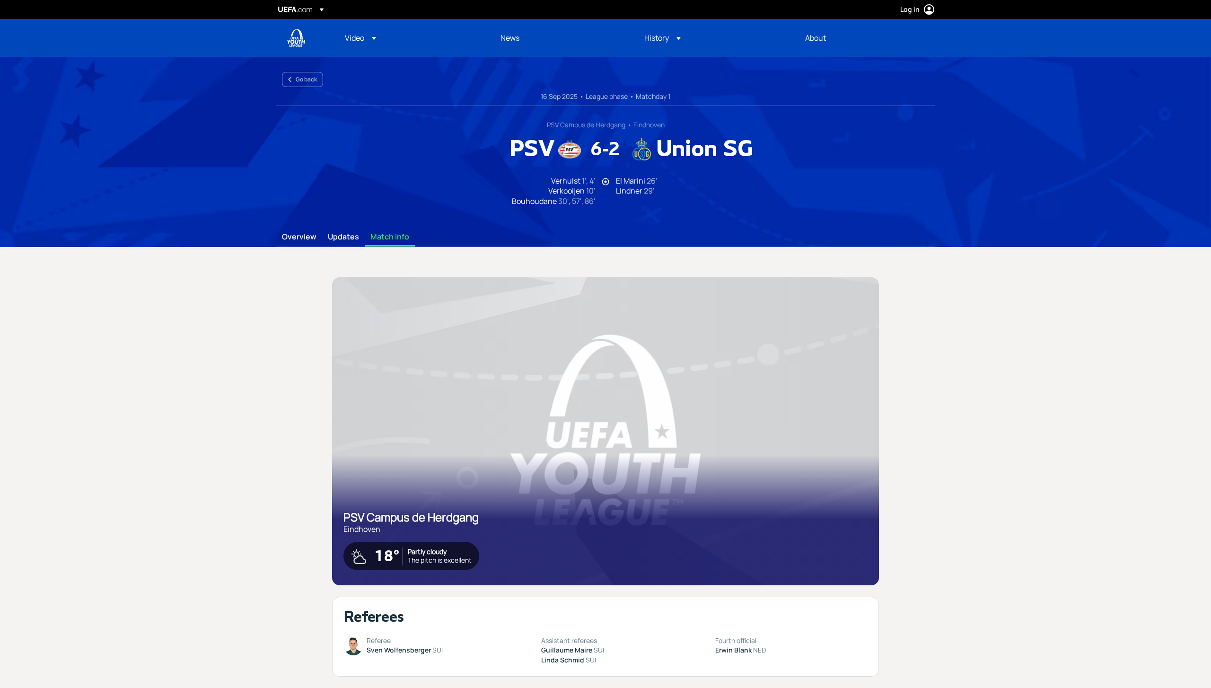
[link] (510, 38)
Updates (343, 237)
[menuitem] (411, 38)
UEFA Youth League (296, 38)
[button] (360, 38)
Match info (389, 237)
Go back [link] (306, 79)
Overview (299, 237)
